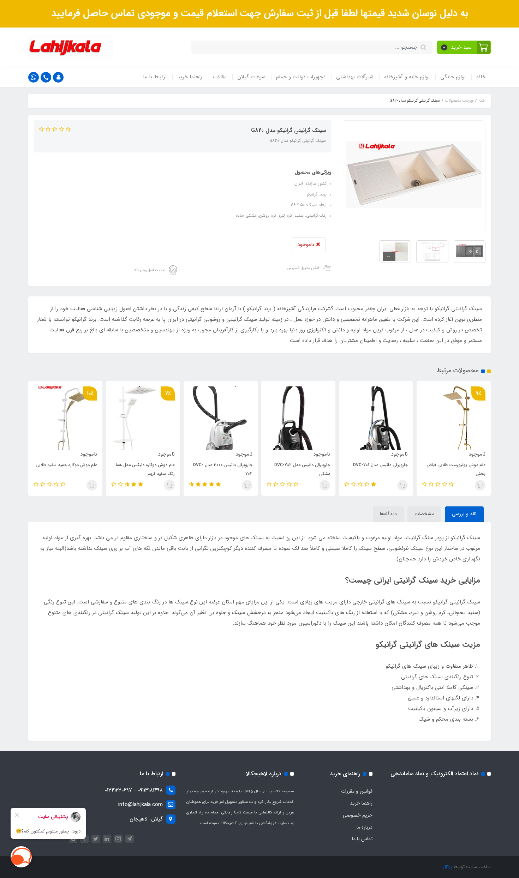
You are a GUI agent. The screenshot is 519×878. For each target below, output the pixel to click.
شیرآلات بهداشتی (355, 77)
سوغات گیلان (251, 77)
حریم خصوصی (357, 815)
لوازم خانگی (453, 77)
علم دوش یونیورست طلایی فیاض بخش (455, 469)
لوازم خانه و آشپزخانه (407, 77)
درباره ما (364, 827)
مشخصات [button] (424, 514)
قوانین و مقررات (356, 791)
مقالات (220, 77)
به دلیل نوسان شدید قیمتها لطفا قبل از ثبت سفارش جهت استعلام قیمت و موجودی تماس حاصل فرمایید (259, 13)
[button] (464, 47)
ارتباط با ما (155, 77)
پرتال (447, 867)
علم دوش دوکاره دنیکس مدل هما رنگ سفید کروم (145, 469)
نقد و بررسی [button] (464, 514)
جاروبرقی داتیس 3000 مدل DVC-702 (222, 469)
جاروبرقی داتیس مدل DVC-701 (380, 465)
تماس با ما (362, 839)
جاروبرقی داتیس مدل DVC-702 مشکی (302, 469)
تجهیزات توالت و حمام (301, 77)
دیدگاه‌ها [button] (388, 514)
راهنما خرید (189, 77)
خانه (480, 77)
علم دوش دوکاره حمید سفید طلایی (66, 465)
